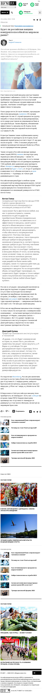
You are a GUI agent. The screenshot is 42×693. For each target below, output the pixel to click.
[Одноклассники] (40, 19)
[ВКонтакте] (34, 19)
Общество (4, 22)
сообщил (35, 395)
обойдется (9, 166)
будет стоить (17, 169)
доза (34, 171)
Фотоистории (6, 480)
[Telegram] (37, 19)
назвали (20, 154)
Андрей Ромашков (15, 42)
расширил (13, 299)
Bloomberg (16, 376)
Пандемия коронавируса (23, 26)
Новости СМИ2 (5, 474)
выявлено (23, 114)
